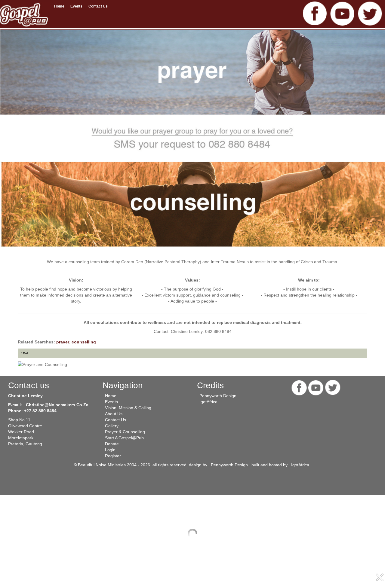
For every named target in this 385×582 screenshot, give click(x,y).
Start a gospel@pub (124, 437)
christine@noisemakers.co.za (57, 404)
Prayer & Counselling (125, 431)
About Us (113, 413)
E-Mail (24, 353)
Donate (112, 443)
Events (76, 6)
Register (113, 455)
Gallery (112, 425)
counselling (84, 342)
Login (110, 449)
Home (59, 6)
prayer (62, 342)
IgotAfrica (208, 401)
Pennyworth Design (217, 395)
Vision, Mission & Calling (128, 407)
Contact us (98, 6)
